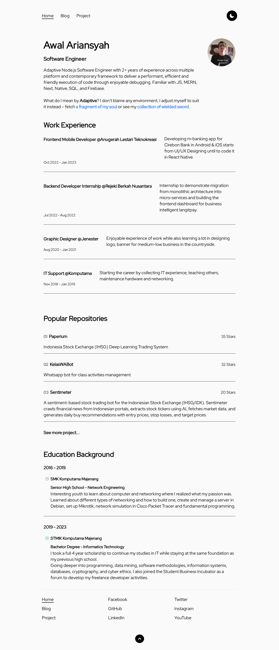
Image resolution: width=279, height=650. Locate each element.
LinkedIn (116, 618)
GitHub (115, 608)
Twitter (181, 599)
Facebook (117, 599)
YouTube (182, 618)
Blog (65, 16)
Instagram (184, 608)
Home (48, 16)
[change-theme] (232, 15)
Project (83, 16)
